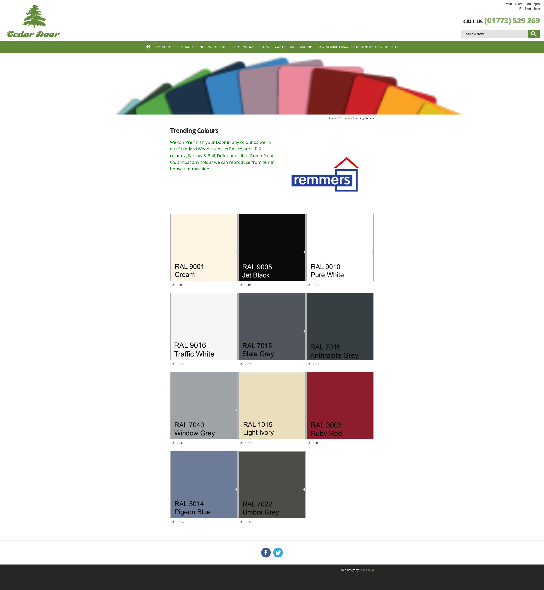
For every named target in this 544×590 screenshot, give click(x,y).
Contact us (284, 47)
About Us (163, 47)
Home (333, 118)
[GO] (534, 34)
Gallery (306, 47)
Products (185, 47)
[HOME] (148, 47)
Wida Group (366, 570)
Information (244, 47)
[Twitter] (278, 552)
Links (265, 47)
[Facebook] (266, 552)
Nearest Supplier (213, 47)
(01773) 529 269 (512, 20)
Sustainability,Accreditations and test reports (358, 47)
